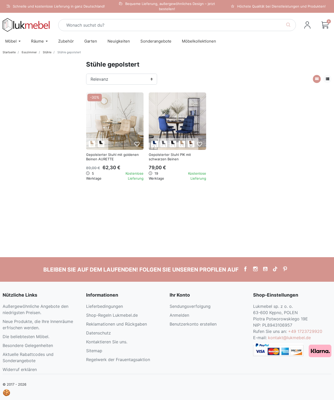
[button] (325, 25)
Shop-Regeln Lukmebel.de (112, 315)
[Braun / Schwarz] (191, 144)
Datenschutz (98, 333)
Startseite (9, 52)
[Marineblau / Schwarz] (154, 144)
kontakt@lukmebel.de (289, 337)
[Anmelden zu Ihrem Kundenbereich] (307, 25)
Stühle (47, 52)
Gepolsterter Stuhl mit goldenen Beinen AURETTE (112, 156)
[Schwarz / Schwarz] (173, 144)
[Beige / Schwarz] (182, 144)
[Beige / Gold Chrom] (92, 144)
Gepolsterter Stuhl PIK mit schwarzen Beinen (170, 156)
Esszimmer (29, 52)
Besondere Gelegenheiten (28, 345)
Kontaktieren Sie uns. (106, 341)
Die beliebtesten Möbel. (26, 336)
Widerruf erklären (20, 369)
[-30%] (115, 120)
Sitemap (94, 350)
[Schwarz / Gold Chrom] (101, 144)
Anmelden (179, 315)
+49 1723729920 (305, 331)
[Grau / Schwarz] (163, 144)
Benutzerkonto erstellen (193, 324)
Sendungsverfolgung (190, 306)
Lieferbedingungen (104, 306)
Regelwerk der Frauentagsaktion (118, 359)
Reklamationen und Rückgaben (116, 324)
